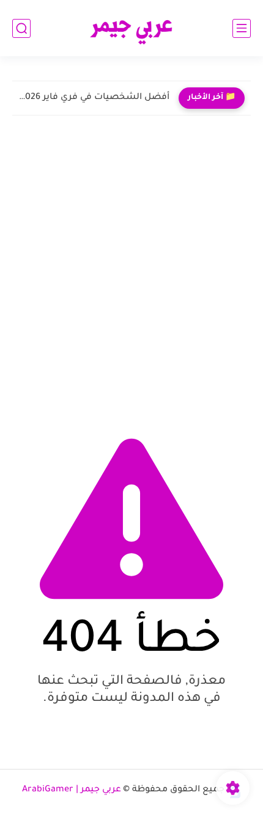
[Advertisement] (131, 271)
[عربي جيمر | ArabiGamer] (131, 28)
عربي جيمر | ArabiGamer (71, 790)
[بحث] (21, 28)
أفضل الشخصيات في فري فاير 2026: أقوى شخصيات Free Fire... (93, 98)
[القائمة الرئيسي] (241, 28)
